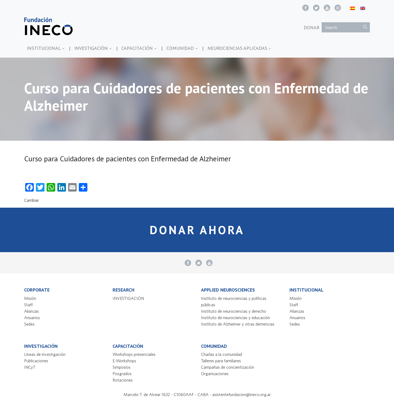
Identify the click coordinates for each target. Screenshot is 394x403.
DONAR (311, 27)
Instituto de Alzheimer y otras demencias (237, 324)
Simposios (122, 367)
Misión (30, 298)
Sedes (29, 324)
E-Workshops (124, 360)
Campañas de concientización (227, 367)
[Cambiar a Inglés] (363, 8)
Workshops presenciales (134, 354)
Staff (28, 304)
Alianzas (31, 311)
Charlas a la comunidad (221, 354)
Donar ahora (197, 229)
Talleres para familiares (221, 360)
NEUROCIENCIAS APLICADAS (238, 48)
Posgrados (122, 373)
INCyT (29, 367)
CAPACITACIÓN (137, 48)
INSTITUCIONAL (44, 48)
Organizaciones (215, 373)
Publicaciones (36, 360)
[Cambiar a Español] (352, 8)
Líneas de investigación (44, 354)
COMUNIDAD (180, 48)
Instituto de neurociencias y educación (235, 317)
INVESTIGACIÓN (91, 48)
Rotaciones (123, 380)
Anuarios (32, 317)
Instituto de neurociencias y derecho (233, 311)
